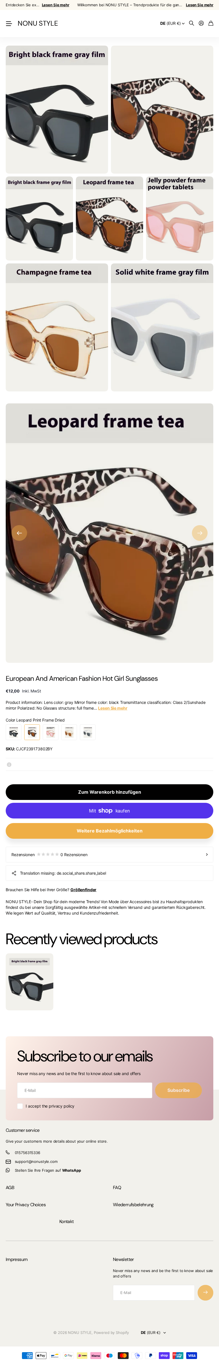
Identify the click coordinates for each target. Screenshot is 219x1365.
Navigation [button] (9, 23)
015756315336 (27, 1152)
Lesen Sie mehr (55, 5)
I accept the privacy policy (50, 1106)
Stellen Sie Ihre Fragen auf (48, 1170)
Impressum (16, 1259)
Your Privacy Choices (26, 1205)
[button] (19, 533)
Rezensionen (49, 854)
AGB (10, 1188)
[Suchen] (191, 23)
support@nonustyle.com (36, 1161)
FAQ (117, 1188)
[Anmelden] (201, 23)
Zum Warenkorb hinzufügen (109, 792)
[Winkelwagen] (210, 23)
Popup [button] (9, 764)
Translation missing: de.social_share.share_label (63, 873)
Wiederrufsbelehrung (133, 1205)
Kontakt (66, 1221)
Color (35, 720)
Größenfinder (83, 889)
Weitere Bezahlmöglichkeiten (110, 831)
